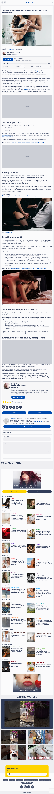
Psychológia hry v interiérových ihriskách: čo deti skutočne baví (18, 606)
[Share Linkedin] (17, 407)
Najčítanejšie (14, 491)
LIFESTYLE (38, 500)
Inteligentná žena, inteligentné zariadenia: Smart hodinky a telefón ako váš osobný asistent (44, 578)
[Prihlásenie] (2, 2)
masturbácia (5, 135)
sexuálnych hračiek (7, 136)
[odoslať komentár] (48, 451)
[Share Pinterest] (13, 407)
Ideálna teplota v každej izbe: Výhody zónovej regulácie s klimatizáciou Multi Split (43, 652)
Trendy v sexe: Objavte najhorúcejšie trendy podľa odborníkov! (27, 143)
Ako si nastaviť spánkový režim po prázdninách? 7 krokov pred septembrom (43, 547)
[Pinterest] (32, 786)
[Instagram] (21, 786)
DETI (12, 602)
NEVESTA (13, 513)
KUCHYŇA (14, 662)
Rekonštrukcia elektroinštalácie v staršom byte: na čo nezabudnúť (18, 635)
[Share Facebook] (3, 407)
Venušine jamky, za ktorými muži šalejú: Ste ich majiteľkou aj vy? (28, 268)
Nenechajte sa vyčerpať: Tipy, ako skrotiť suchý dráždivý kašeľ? (17, 576)
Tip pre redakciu (27, 782)
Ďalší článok (40, 413)
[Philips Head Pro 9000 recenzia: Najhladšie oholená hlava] (40, 737)
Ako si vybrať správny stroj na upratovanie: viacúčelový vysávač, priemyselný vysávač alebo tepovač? (44, 622)
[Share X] (10, 407)
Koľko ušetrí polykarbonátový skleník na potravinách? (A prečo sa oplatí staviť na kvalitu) (43, 607)
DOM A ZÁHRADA (40, 603)
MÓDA (13, 499)
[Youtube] (25, 786)
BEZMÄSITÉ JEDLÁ (40, 663)
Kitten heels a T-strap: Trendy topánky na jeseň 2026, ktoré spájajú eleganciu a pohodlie (18, 503)
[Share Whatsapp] (7, 407)
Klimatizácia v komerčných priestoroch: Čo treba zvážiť (43, 635)
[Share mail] (20, 407)
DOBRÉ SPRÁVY (15, 587)
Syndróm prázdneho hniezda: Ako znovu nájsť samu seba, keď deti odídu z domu (43, 504)
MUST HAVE (39, 515)
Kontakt (12, 780)
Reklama (19, 780)
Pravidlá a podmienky (31, 780)
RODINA (38, 544)
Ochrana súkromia (45, 780)
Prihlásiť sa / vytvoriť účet (27, 426)
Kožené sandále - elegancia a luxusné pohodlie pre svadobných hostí (43, 518)
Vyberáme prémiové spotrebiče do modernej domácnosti (17, 665)
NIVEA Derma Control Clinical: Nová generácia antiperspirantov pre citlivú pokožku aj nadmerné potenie (43, 593)
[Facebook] (28, 786)
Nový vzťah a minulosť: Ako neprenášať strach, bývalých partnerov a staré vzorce (19, 546)
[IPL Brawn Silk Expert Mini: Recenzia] (40, 752)
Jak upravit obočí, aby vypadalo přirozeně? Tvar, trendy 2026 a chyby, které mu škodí (18, 562)
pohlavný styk (28, 89)
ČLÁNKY (13, 573)
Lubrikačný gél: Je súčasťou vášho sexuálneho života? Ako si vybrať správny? (22, 196)
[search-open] (5, 2)
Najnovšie (39, 491)
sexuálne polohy (33, 71)
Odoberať (43, 774)
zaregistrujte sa (37, 421)
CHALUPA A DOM (15, 647)
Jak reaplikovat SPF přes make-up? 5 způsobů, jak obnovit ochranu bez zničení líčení (44, 563)
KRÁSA (13, 558)
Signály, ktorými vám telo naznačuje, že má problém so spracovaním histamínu (43, 533)
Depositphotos (8, 232)
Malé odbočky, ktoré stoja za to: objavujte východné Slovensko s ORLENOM (19, 591)
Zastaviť (6, 66)
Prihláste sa (13, 418)
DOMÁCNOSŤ (14, 617)
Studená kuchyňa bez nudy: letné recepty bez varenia (43, 665)
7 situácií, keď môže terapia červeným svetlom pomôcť (18, 531)
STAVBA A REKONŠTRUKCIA (18, 632)
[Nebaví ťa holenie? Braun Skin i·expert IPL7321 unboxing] (13, 752)
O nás (5, 780)
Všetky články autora (18, 397)
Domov (3, 7)
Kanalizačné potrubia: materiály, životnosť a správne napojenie (17, 650)
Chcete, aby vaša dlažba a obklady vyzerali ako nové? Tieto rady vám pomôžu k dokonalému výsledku (18, 621)
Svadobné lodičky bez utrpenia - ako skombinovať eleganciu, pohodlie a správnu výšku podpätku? (19, 517)
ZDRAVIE (13, 528)
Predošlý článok (14, 413)
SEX (7, 7)
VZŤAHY (13, 543)
